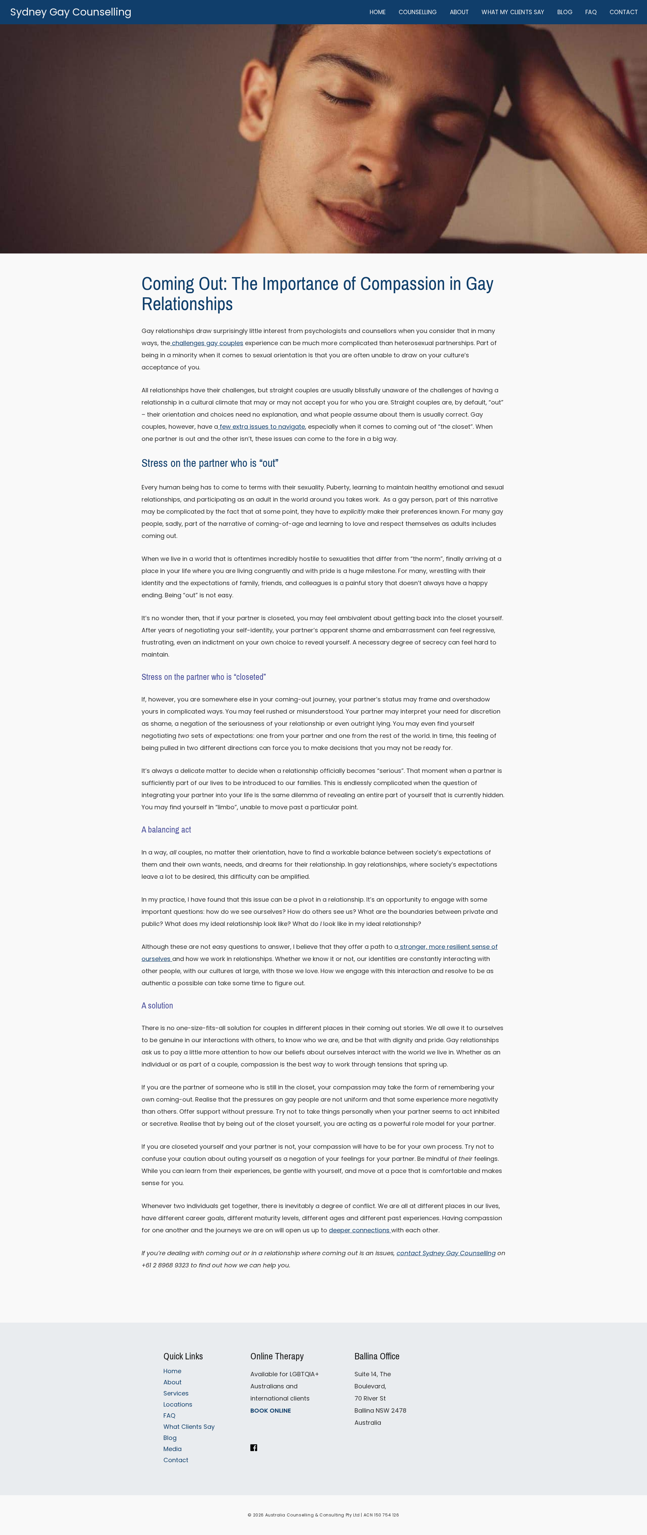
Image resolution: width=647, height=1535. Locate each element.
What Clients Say (189, 1426)
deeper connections (360, 1230)
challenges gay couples (206, 343)
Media (172, 1449)
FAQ (169, 1415)
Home (172, 1371)
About (172, 1382)
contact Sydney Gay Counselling (446, 1253)
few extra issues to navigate (261, 426)
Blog (170, 1438)
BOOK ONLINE (270, 1410)
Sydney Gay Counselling (70, 12)
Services (176, 1393)
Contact (175, 1460)
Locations (177, 1404)
